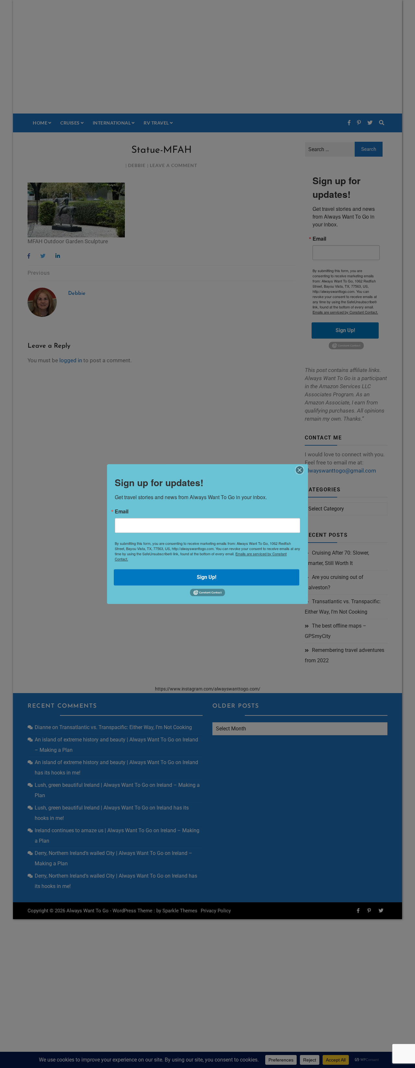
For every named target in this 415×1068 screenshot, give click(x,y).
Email (121, 511)
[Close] (299, 470)
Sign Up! (206, 577)
